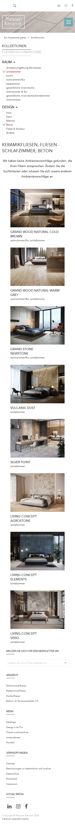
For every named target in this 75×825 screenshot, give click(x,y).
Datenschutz (12, 773)
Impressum (12, 784)
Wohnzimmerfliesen (16, 685)
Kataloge (11, 722)
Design (8, 107)
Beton (9, 124)
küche (9, 75)
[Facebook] (72, 6)
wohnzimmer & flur (16, 91)
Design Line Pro (14, 727)
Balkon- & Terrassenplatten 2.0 (22, 701)
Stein (9, 116)
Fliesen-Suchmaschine (21, 52)
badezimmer (13, 83)
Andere (10, 132)
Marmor (10, 120)
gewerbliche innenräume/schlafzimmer (28, 95)
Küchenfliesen (13, 696)
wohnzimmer (13, 99)
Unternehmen (13, 737)
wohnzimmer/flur (15, 79)
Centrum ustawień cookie (15, 818)
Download (11, 778)
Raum (7, 62)
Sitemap (10, 763)
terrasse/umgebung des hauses (23, 67)
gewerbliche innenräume (20, 87)
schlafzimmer (13, 71)
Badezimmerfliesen (16, 690)
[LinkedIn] (59, 5)
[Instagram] (66, 6)
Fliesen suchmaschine (17, 732)
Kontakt (10, 742)
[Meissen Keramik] (13, 22)
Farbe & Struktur (15, 128)
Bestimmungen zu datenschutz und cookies (28, 768)
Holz (8, 112)
